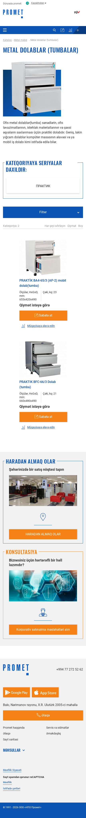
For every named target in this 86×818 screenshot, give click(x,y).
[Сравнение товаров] (70, 30)
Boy (80, 225)
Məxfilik (7, 782)
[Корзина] (62, 30)
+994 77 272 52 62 (69, 669)
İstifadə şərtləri (11, 788)
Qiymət (71, 225)
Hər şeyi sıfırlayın (55, 225)
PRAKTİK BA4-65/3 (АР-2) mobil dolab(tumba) (42, 283)
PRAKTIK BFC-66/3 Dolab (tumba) (37, 384)
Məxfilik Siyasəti (12, 770)
